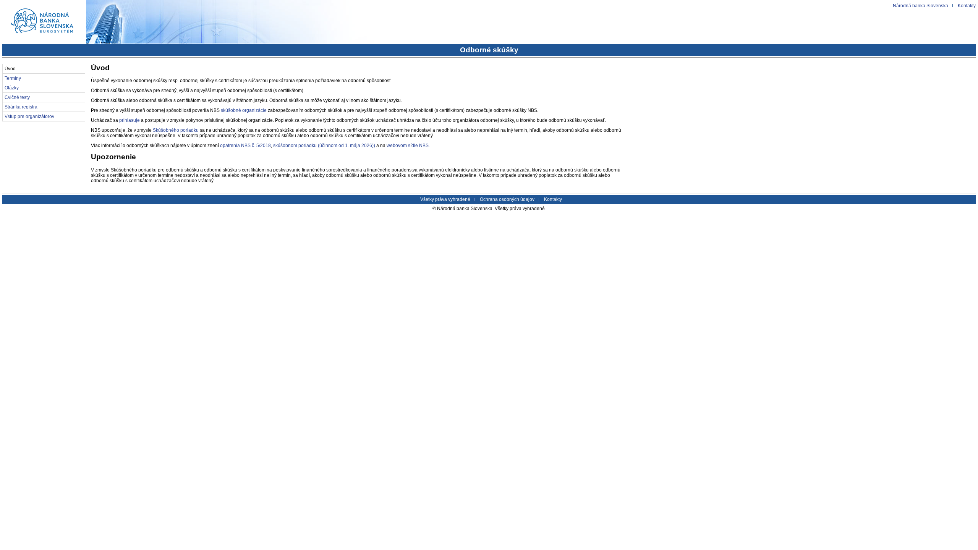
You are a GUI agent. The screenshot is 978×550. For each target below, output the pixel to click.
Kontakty (967, 5)
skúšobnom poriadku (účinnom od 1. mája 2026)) (324, 145)
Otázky (12, 88)
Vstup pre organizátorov (29, 116)
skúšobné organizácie (244, 110)
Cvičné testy (17, 97)
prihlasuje (129, 120)
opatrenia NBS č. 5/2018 (245, 145)
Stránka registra (21, 107)
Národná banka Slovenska (920, 5)
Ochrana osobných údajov (507, 199)
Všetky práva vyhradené (445, 199)
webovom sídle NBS (408, 145)
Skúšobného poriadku (176, 130)
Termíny (13, 78)
